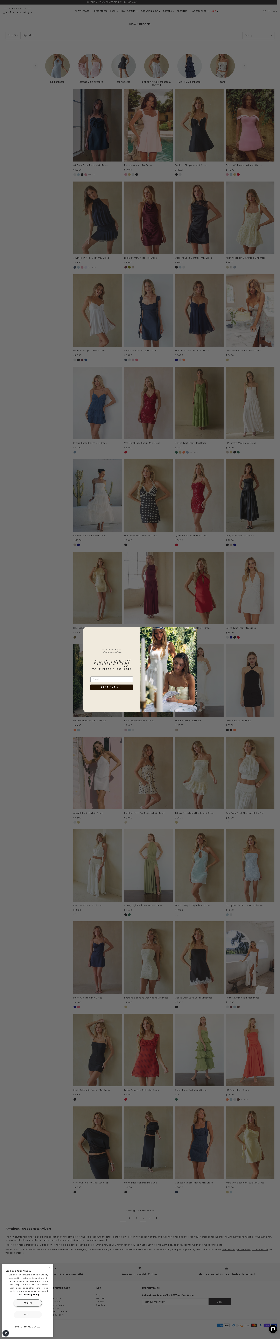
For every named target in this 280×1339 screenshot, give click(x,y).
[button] (5, 1333)
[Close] (50, 1267)
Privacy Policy (31, 1294)
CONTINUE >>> (111, 687)
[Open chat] (273, 1329)
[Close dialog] (194, 629)
